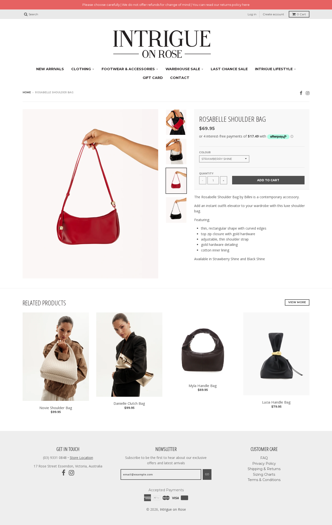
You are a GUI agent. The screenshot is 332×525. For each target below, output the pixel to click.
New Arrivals (50, 69)
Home (27, 92)
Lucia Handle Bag (276, 402)
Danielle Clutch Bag (129, 403)
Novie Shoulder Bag (55, 407)
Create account (273, 14)
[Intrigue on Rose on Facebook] (301, 92)
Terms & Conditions (264, 480)
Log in (252, 14)
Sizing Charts (264, 474)
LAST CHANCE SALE (229, 69)
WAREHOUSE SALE (183, 69)
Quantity (206, 173)
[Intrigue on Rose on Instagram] (307, 92)
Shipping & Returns (264, 469)
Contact (179, 78)
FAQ (264, 458)
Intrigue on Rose (173, 509)
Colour (205, 152)
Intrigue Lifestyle (274, 69)
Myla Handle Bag (203, 385)
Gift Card (153, 78)
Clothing (81, 69)
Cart (301, 14)
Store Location (81, 457)
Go (207, 474)
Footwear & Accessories (128, 69)
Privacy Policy (264, 463)
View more (297, 302)
